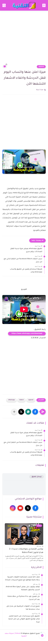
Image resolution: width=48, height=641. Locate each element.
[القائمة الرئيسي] (44, 5)
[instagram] (13, 508)
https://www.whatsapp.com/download (27, 334)
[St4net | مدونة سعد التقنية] (24, 5)
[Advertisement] (24, 39)
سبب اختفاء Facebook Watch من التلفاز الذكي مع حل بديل (23, 260)
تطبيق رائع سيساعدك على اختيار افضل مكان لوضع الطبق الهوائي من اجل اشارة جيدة (24, 619)
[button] (35, 412)
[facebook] (35, 508)
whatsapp (11, 400)
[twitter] (28, 508)
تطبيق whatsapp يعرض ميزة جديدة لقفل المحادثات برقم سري (26, 250)
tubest (21, 400)
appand (41, 66)
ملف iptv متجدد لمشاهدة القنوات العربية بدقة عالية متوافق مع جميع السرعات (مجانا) (22, 578)
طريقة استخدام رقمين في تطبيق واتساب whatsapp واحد (26, 270)
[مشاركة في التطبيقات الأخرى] (14, 412)
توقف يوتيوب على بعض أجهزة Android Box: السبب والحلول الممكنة (22, 588)
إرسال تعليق (36, 477)
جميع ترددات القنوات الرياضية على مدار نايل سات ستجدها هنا (23, 607)
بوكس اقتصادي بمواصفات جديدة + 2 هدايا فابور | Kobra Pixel (26, 551)
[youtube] (20, 508)
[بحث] (4, 5)
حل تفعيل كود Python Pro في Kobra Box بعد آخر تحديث (24, 598)
